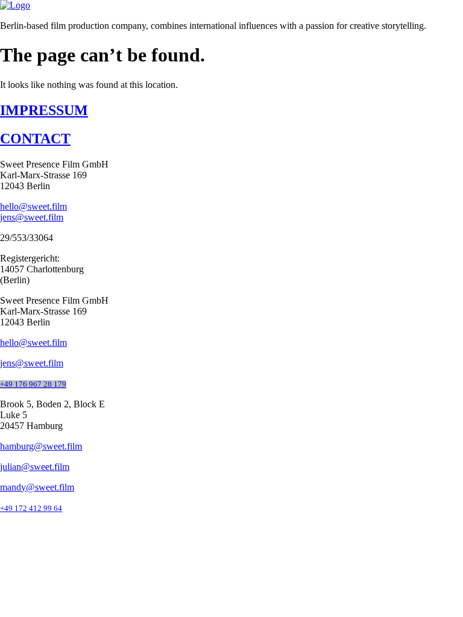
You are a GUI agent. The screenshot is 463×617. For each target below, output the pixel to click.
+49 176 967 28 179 (33, 384)
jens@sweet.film (31, 217)
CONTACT (35, 138)
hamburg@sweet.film (41, 446)
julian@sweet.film (34, 467)
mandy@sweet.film (37, 487)
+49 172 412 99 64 (31, 508)
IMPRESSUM (44, 110)
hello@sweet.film (33, 206)
